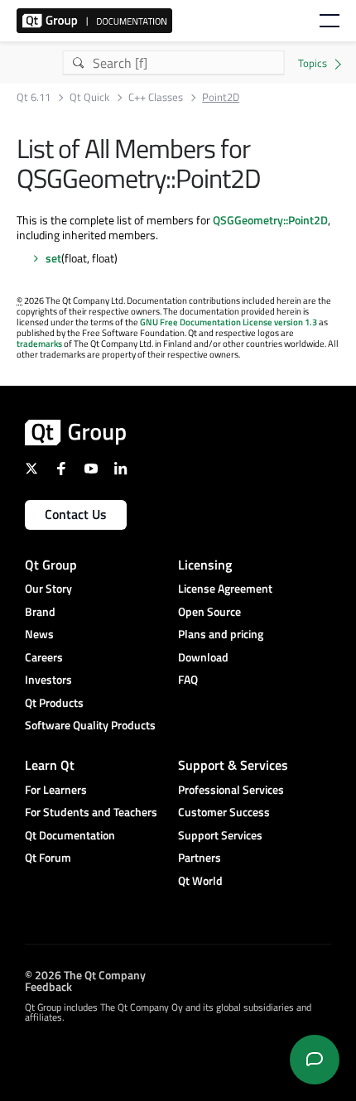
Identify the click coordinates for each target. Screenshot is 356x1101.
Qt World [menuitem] (200, 880)
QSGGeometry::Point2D (270, 219)
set (53, 258)
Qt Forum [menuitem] (48, 857)
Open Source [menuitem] (209, 611)
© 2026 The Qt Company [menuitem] (85, 974)
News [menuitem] (39, 633)
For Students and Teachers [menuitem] (91, 811)
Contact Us (76, 514)
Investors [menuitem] (48, 679)
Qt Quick (89, 97)
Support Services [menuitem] (220, 835)
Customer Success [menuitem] (224, 811)
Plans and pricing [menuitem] (220, 633)
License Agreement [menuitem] (225, 588)
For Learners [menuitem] (56, 789)
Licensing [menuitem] (205, 565)
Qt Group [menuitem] (51, 565)
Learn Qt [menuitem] (50, 765)
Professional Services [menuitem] (231, 789)
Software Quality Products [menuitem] (90, 724)
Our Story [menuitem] (48, 588)
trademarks (39, 343)
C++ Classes (155, 97)
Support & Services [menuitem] (233, 765)
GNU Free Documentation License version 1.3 (228, 322)
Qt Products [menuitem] (54, 702)
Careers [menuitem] (44, 657)
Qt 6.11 (34, 97)
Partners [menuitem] (199, 857)
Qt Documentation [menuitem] (70, 835)
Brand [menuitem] (40, 611)
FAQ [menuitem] (188, 679)
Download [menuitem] (203, 657)
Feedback (48, 986)
